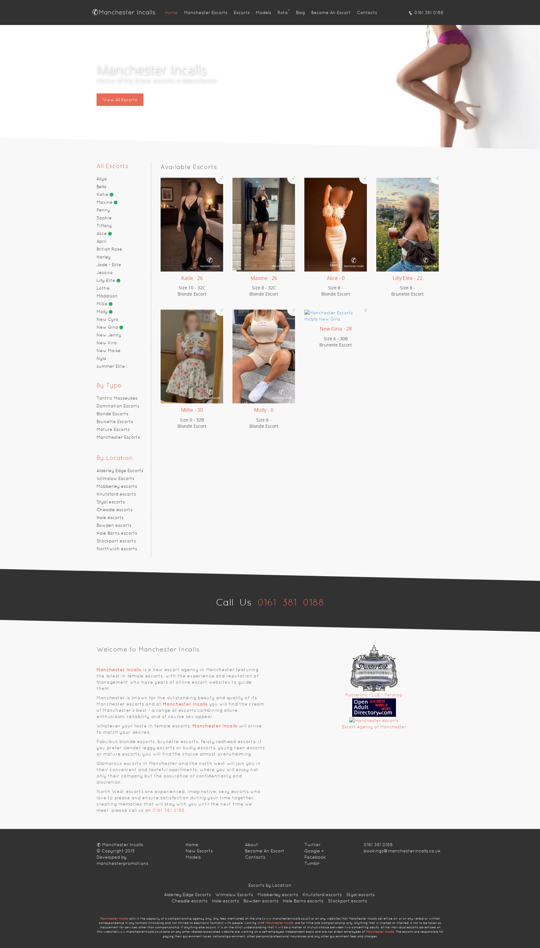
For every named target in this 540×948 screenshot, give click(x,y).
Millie (103, 303)
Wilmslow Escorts (115, 478)
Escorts (242, 12)
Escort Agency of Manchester (374, 726)
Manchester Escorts (206, 12)
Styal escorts (111, 501)
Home (171, 12)
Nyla (101, 358)
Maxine (105, 202)
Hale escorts (110, 517)
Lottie (103, 288)
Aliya (102, 178)
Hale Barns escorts (117, 533)
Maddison (107, 295)
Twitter (312, 844)
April (101, 241)
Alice (102, 233)
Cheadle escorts (114, 509)
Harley (104, 256)
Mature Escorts (113, 429)
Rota (284, 11)
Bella (102, 186)
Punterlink (356, 694)
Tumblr (312, 863)
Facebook (315, 857)
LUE (376, 694)
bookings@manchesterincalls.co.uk (402, 850)
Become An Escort (331, 12)
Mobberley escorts (117, 486)
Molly (103, 311)
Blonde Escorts (112, 413)
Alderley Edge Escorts (120, 470)
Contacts (367, 12)
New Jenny (109, 334)
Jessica (105, 272)
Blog (300, 12)
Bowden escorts (114, 525)
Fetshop (393, 694)
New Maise (109, 350)
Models (263, 12)
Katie (103, 194)
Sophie (104, 217)
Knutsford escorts (116, 493)
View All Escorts (120, 99)
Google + (314, 850)
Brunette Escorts (115, 421)
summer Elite (111, 366)
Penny (103, 209)
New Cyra (107, 319)
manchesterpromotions (122, 863)
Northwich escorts (117, 548)
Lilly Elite (107, 280)
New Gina (108, 327)
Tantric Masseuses (117, 398)
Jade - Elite (109, 264)
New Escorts (199, 850)
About (251, 844)
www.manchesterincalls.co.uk (286, 918)
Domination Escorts (118, 405)
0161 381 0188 (428, 12)
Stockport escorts (116, 540)
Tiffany (104, 225)
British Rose (109, 249)
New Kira (107, 342)
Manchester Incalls (127, 12)
